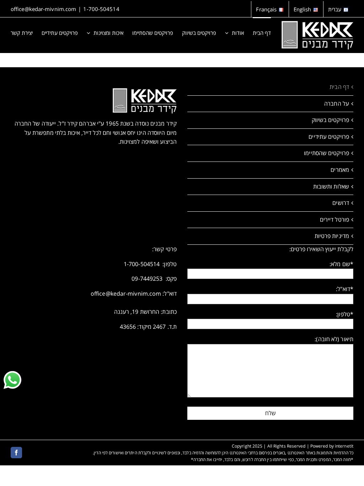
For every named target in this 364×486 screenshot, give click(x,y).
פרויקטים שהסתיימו (326, 153)
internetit (344, 446)
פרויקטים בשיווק (330, 120)
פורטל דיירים (334, 219)
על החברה (336, 103)
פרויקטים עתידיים (329, 137)
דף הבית (339, 87)
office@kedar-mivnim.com (43, 8)
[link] (12, 380)
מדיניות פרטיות (332, 236)
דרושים (340, 203)
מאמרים (340, 170)
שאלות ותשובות (331, 186)
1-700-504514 (101, 8)
